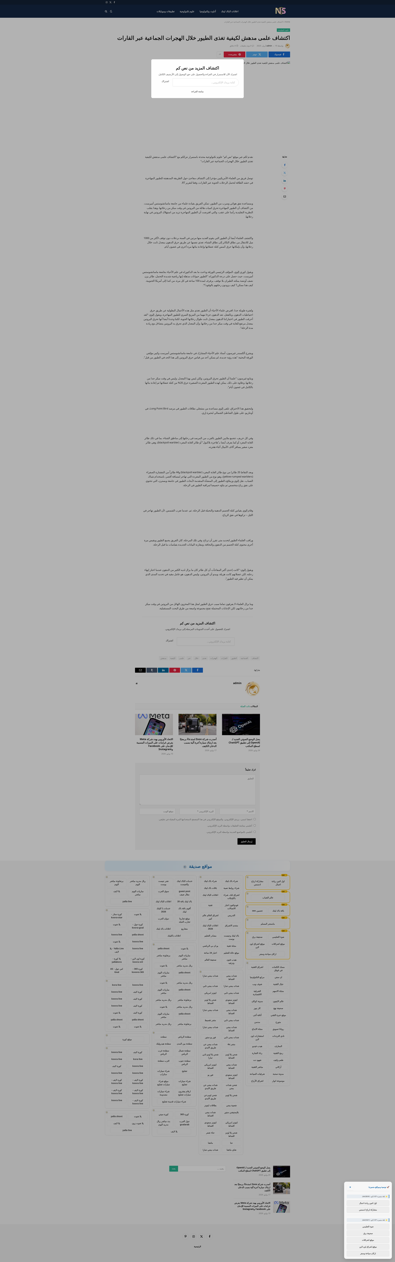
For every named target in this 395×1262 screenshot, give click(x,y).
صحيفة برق (368, 1233)
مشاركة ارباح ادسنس (368, 1209)
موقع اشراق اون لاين (368, 1246)
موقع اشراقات (368, 1240)
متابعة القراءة (197, 91)
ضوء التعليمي (368, 1226)
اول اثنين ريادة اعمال (368, 1203)
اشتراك (165, 81)
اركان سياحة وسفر (368, 1253)
